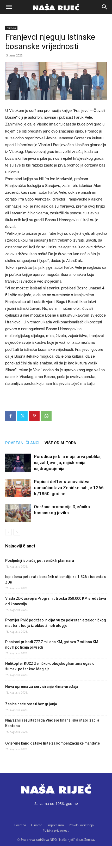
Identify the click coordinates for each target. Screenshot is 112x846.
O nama (36, 825)
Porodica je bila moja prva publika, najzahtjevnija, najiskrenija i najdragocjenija (68, 462)
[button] (9, 7)
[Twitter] (22, 416)
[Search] (104, 7)
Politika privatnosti (56, 830)
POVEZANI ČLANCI (22, 443)
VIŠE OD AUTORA (60, 443)
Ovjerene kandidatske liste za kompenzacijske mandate (52, 743)
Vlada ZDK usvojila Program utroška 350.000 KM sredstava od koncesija (55, 601)
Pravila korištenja (81, 825)
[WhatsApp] (46, 416)
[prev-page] (8, 532)
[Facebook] (10, 416)
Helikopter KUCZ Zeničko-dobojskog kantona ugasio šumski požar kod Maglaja (50, 666)
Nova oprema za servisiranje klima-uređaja (41, 686)
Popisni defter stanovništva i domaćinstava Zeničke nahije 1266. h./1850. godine (69, 487)
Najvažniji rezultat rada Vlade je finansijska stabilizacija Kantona (52, 723)
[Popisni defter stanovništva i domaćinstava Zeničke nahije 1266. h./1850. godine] (18, 488)
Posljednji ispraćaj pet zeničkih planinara (39, 560)
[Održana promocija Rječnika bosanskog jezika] (18, 513)
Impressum (55, 825)
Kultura (11, 28)
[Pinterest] (34, 416)
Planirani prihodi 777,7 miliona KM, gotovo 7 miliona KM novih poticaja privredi (51, 644)
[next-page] (17, 532)
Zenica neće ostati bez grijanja (31, 704)
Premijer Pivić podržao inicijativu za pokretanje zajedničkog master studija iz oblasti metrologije (55, 623)
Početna (20, 825)
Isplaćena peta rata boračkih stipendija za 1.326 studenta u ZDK (55, 579)
